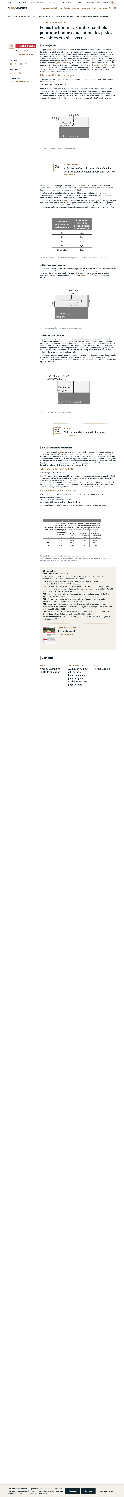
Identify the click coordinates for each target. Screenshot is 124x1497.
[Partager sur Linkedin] (21, 64)
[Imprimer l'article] (15, 73)
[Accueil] (17, 8)
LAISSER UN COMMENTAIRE (19, 82)
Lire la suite (73, 174)
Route (34, 16)
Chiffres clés (53, 2)
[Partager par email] (26, 64)
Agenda (10, 2)
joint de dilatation (63, 63)
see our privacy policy (38, 1493)
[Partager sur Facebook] (11, 64)
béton (83, 185)
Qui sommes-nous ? (37, 2)
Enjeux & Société (49, 8)
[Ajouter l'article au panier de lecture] (10, 73)
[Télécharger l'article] (20, 73)
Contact (79, 2)
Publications (22, 2)
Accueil (10, 16)
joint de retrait (45, 67)
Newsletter (90, 2)
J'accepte (73, 1491)
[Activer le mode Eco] (113, 2)
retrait (70, 50)
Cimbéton (61, 22)
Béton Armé (52, 50)
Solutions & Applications (22, 16)
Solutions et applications (94, 8)
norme (57, 205)
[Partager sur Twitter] (16, 64)
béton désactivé (71, 594)
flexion (106, 65)
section (45, 476)
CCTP (66, 589)
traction (97, 65)
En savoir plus (26, 55)
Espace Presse (66, 2)
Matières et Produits (69, 8)
